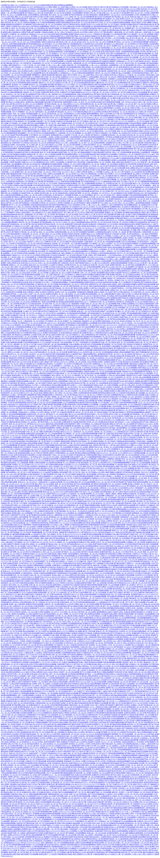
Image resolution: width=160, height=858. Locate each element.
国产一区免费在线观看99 (102, 160)
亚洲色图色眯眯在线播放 (125, 148)
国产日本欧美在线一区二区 (113, 451)
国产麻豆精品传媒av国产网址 (116, 30)
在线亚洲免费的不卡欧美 (112, 294)
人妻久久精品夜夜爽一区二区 (20, 220)
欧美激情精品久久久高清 (72, 113)
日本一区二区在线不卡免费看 (24, 435)
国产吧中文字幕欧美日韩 (49, 311)
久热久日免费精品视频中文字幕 (63, 119)
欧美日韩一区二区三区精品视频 (139, 115)
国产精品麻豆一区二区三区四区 (111, 344)
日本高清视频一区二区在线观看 (36, 137)
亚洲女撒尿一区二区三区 (64, 387)
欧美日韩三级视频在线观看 (13, 311)
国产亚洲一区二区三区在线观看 (55, 208)
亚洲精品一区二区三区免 (12, 236)
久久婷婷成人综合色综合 (90, 367)
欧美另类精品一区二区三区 (95, 420)
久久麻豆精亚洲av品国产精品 (114, 125)
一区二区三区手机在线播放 (71, 144)
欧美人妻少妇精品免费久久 (51, 73)
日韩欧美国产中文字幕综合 (21, 142)
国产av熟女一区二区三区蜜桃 (58, 15)
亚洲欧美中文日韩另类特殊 (127, 164)
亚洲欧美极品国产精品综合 (22, 385)
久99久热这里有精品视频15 (138, 88)
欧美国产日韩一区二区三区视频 (79, 416)
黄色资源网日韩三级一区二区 (90, 104)
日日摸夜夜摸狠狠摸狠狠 (26, 53)
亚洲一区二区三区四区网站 (125, 342)
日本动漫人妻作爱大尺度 (148, 51)
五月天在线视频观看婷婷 (93, 185)
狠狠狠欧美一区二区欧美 (83, 199)
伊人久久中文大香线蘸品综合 (35, 162)
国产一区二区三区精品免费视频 (45, 20)
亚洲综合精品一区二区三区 (110, 321)
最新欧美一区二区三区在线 (147, 269)
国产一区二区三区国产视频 (132, 53)
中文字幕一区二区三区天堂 (114, 9)
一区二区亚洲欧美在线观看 (45, 11)
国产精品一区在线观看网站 (45, 418)
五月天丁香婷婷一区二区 (143, 307)
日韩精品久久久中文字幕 (74, 237)
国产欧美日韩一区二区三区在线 (39, 47)
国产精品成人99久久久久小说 (79, 395)
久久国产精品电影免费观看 (139, 42)
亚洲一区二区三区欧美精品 (30, 300)
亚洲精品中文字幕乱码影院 (55, 373)
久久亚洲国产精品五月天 (138, 191)
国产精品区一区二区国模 (79, 447)
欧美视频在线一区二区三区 (133, 20)
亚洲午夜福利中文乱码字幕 (147, 144)
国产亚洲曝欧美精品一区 (132, 205)
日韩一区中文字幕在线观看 (63, 408)
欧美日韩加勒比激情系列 (108, 253)
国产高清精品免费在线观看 (65, 301)
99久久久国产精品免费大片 (38, 352)
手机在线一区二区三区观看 (40, 447)
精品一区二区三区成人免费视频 (77, 278)
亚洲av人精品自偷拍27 (23, 212)
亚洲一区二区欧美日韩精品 (99, 412)
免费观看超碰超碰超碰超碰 (149, 181)
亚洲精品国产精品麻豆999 (86, 49)
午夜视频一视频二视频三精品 (114, 162)
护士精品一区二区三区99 (37, 61)
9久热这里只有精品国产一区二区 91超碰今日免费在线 (25, 410)
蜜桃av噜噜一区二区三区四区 (143, 117)
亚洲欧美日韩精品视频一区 (58, 18)
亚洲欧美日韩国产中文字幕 (76, 185)
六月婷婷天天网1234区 (38, 334)
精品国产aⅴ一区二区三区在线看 (138, 121)
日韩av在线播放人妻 (75, 344)
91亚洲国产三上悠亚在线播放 (89, 77)
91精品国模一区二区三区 (60, 286)
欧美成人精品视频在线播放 (29, 391)
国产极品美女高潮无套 (16, 110)
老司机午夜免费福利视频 (88, 218)
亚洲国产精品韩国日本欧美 (33, 108)
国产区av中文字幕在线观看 (141, 270)
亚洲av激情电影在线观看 (14, 342)
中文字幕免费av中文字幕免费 (33, 181)
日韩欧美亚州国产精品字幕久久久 (60, 251)
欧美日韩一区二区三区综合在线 (101, 222)
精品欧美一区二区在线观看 (26, 121)
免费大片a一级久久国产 (90, 317)
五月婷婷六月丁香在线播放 (34, 416)
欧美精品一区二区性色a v (106, 280)
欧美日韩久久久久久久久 (115, 84)
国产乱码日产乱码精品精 (103, 16)
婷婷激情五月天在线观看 (108, 154)
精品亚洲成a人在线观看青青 (65, 20)
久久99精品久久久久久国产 (21, 226)
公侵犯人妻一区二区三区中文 (75, 212)
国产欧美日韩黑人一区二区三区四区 (96, 414)
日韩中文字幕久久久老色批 (130, 294)
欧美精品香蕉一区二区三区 (130, 55)
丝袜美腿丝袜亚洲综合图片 (100, 356)
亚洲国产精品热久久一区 (19, 175)
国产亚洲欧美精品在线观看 (31, 274)
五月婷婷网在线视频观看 (147, 243)
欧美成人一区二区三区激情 (116, 251)
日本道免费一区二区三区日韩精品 (139, 336)
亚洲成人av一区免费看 (95, 172)
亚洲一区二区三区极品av (81, 121)
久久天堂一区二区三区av (98, 156)
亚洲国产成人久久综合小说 (43, 119)
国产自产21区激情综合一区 (119, 88)
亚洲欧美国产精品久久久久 (124, 218)
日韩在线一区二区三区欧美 (60, 243)
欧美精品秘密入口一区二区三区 (111, 47)
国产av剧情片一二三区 (74, 385)
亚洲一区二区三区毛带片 (90, 269)
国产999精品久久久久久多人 (144, 424)
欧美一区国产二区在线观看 (55, 162)
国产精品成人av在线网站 (26, 383)
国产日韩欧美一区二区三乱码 (39, 371)
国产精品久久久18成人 (8, 160)
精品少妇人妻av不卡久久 (52, 367)
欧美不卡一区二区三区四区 (18, 100)
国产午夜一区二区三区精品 (110, 24)
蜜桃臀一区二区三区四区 (24, 259)
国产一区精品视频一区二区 (74, 142)
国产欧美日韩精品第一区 (77, 15)
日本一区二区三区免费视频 (55, 9)
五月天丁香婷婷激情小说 (114, 435)
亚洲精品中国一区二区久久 (28, 57)
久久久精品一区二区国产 (11, 210)
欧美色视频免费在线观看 (113, 371)
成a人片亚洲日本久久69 (121, 100)
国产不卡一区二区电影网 (89, 429)
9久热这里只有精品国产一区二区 (61, 255)
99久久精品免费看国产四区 (90, 327)
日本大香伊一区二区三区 (40, 96)
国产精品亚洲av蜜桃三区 (107, 424)
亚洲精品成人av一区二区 (124, 61)
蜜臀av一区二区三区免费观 (51, 40)
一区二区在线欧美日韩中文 (110, 175)
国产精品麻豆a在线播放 (18, 154)
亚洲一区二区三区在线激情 (47, 387)
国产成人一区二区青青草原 (22, 63)
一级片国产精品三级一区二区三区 (70, 443)
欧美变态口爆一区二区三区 (49, 193)
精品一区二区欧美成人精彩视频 (28, 206)
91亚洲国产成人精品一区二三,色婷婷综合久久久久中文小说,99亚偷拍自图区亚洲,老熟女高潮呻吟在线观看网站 (37, 5)
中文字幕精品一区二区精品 (18, 123)
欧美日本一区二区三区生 (109, 110)
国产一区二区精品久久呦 (103, 123)
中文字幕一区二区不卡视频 (36, 65)
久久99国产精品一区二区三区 (84, 377)
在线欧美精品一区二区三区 (66, 125)
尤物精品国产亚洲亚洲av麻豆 (92, 396)
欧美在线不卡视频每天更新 (80, 156)
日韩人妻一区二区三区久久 (28, 315)
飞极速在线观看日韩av (89, 354)
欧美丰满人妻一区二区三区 (13, 22)
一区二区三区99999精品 (97, 220)
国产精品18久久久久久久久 (36, 424)
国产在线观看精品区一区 (91, 158)
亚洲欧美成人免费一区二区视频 (102, 305)
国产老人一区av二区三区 (141, 26)
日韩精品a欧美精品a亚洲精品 (67, 183)
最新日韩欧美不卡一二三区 (112, 36)
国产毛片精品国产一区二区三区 (51, 230)
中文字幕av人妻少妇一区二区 (130, 181)
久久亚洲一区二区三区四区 (127, 170)
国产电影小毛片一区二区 (84, 437)
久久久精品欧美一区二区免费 (20, 325)
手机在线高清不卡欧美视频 (54, 269)
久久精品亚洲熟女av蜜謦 (90, 230)
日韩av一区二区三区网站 (68, 148)
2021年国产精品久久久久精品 (65, 86)
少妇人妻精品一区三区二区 (84, 146)
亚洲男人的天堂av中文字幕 (147, 131)
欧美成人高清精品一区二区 (129, 321)
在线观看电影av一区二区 (117, 65)
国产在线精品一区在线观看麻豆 (72, 13)
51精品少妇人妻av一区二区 (38, 141)
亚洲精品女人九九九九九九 (70, 77)
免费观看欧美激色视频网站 (142, 387)
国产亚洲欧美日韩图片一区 (149, 362)
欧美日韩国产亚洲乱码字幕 (68, 236)
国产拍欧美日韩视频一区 (54, 28)
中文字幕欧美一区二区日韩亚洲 (39, 135)
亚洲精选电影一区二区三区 (136, 199)
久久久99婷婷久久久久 (40, 156)
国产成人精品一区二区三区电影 (71, 170)
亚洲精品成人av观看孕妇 (106, 459)
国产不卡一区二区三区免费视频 (19, 205)
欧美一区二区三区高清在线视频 (146, 272)
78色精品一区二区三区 (85, 179)
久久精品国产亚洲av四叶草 (73, 61)
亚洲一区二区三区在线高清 (130, 455)
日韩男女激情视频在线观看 (145, 170)
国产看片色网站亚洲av (134, 232)
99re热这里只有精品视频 (135, 278)
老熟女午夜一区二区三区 (143, 342)
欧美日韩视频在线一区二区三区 (46, 78)
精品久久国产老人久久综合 (10, 203)
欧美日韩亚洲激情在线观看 (32, 290)
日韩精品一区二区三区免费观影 (78, 197)
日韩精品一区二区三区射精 (77, 362)
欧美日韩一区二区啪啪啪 (123, 28)
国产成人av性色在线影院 (12, 261)
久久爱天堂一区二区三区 (117, 92)
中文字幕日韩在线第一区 (124, 230)
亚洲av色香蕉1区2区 (14, 263)
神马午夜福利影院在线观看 (111, 102)
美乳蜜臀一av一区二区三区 (40, 36)
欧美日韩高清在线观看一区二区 (86, 177)
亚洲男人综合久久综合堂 (114, 340)
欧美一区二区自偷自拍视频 (115, 447)
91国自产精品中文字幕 (138, 22)
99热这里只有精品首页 (89, 224)
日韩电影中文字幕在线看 (101, 34)
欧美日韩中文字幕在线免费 (97, 71)
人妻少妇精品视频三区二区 (96, 313)
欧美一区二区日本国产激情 (16, 365)
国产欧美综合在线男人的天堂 (81, 305)
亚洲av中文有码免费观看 (78, 127)
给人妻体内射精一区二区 (141, 218)
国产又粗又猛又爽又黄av (108, 104)
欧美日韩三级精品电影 (81, 445)
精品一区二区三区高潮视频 (107, 303)
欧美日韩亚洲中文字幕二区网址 (82, 255)
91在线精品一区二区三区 (107, 249)
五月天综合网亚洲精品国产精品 (84, 82)
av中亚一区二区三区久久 (73, 429)
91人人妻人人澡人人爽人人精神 (83, 160)
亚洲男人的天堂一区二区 (128, 18)
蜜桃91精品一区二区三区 (52, 410)
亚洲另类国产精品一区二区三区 (22, 329)
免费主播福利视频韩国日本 (10, 459)
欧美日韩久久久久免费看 (112, 420)
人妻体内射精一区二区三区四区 (123, 32)
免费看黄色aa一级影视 (27, 20)
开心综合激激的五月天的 (119, 193)
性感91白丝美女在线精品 (69, 40)
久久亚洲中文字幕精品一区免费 (58, 265)
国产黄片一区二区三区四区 (117, 11)
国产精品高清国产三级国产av (84, 261)
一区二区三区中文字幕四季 (67, 311)
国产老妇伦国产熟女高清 (92, 309)
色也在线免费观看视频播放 (18, 414)
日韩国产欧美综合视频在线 (58, 69)
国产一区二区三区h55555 (93, 325)
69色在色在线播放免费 (19, 106)
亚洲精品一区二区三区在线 (91, 51)
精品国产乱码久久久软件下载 (132, 331)
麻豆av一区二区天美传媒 (141, 183)
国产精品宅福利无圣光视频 (19, 237)
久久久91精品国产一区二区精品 (108, 402)
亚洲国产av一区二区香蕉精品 (61, 259)
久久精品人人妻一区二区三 (112, 172)
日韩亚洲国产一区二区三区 (113, 201)
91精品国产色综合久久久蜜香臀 (125, 272)
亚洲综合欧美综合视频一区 (39, 251)
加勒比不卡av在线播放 (104, 236)
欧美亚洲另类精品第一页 (32, 230)
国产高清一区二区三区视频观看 (18, 373)
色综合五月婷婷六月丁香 (24, 160)
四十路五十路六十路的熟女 (136, 156)
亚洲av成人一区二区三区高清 (86, 311)
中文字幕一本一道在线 (118, 232)
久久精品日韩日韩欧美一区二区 (91, 144)
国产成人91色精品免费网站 (56, 325)
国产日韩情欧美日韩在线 (149, 282)
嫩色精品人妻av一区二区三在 (24, 166)
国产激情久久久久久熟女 (63, 340)
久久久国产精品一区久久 (103, 228)
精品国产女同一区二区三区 (145, 338)
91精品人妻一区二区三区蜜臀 (93, 237)
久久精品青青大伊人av (13, 86)
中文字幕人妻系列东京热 (134, 288)
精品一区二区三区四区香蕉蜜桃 (127, 131)
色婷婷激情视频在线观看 (60, 329)
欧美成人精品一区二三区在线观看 (23, 257)
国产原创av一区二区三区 (122, 42)
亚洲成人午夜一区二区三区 (124, 280)
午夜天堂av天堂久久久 (108, 187)
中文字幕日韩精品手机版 (98, 247)
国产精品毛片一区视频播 (99, 135)
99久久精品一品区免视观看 (22, 350)
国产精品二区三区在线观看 (51, 108)
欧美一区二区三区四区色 (86, 123)
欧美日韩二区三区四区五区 (32, 164)
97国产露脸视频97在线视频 (85, 57)
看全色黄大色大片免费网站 (74, 96)
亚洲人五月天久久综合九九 (139, 98)
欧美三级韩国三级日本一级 (57, 212)
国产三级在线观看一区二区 (81, 319)
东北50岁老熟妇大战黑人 (26, 71)
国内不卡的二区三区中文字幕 (21, 362)
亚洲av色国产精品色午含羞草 (110, 51)
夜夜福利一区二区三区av (22, 344)
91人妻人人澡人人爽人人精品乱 (56, 65)
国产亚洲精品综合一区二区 (16, 224)
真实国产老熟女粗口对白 (57, 338)
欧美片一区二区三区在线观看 (82, 387)
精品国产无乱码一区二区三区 (122, 26)
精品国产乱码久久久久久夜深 (90, 24)
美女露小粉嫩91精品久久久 (43, 305)
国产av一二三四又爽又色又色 (65, 177)
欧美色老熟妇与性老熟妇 (138, 261)
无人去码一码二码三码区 (86, 106)
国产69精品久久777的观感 (24, 288)
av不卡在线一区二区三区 (97, 166)
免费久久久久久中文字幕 (129, 210)
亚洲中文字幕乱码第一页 (46, 195)
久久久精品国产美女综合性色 (99, 427)
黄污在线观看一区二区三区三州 (139, 57)
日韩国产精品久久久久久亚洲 (103, 146)
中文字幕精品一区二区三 (96, 243)
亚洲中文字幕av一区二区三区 (139, 108)
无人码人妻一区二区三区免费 (47, 183)
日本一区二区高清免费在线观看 (70, 55)
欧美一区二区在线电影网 (100, 383)
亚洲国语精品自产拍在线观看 (32, 40)
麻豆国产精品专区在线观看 (88, 402)
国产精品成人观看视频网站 (40, 26)
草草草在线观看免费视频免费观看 (124, 334)
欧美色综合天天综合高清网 (59, 247)
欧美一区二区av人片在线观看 (12, 15)
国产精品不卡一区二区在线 (55, 414)
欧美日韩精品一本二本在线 (96, 226)
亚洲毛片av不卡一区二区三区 (28, 393)
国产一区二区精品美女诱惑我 (62, 412)
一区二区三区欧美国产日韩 (142, 323)
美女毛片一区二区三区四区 (76, 420)
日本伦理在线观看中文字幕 (130, 15)
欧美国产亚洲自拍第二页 (84, 290)
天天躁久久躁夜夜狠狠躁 (104, 108)
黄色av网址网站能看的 (96, 125)
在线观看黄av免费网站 (107, 300)
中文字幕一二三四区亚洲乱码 (41, 385)
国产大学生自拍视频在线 (90, 61)
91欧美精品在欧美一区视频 (97, 278)
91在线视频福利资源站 (82, 222)
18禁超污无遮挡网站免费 (66, 261)
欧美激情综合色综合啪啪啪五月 (132, 451)
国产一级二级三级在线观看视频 (110, 55)
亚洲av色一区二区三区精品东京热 (29, 377)
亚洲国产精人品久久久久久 (48, 323)
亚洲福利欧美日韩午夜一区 (15, 230)
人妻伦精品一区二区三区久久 (100, 193)
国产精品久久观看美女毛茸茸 (21, 197)
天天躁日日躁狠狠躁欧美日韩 (140, 214)
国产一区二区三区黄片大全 (71, 173)
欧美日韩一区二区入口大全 (114, 226)
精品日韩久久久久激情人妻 (137, 111)
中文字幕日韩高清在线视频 (121, 261)
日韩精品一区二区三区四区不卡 (11, 274)
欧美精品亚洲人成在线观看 (13, 199)
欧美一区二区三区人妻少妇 (43, 166)
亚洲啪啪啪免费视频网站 (74, 371)
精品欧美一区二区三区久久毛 (114, 20)
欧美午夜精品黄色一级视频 (94, 15)
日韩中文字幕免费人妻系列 (133, 426)
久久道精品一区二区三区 (121, 108)
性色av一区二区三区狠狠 (68, 437)
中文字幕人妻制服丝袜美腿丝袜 (124, 119)
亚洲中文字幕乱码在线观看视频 (34, 170)
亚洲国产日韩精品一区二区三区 (48, 443)
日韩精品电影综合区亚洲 (20, 282)
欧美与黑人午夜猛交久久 (118, 75)
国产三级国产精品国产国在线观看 (50, 404)
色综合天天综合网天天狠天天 (33, 173)
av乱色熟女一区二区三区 (124, 187)
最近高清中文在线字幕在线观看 (19, 406)
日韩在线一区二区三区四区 (79, 71)
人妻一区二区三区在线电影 (44, 239)
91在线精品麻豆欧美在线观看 (129, 158)
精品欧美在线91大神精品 (66, 193)
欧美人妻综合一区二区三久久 (61, 375)
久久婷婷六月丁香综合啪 (12, 298)
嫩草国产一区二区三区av (112, 15)
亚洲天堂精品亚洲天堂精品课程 (24, 455)
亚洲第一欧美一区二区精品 (16, 113)
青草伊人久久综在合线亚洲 (42, 329)
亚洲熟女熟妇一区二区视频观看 (55, 158)
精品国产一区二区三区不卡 (73, 216)
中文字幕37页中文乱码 (132, 379)
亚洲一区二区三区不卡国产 (85, 98)
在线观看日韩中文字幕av (148, 15)
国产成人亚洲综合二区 (45, 57)
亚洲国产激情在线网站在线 (64, 22)
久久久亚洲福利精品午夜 (122, 82)
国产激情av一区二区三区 (52, 201)
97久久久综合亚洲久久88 (150, 329)
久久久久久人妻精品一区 (82, 356)
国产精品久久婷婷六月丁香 (16, 429)
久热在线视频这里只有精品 (26, 11)
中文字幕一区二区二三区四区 (80, 135)
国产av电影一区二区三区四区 (50, 77)
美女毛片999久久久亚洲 (85, 46)
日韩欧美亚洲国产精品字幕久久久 (29, 245)
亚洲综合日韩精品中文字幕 (93, 36)
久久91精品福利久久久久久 (113, 257)
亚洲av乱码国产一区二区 (78, 457)
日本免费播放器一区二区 (49, 377)
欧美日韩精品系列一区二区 (121, 106)
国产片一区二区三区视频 (72, 307)
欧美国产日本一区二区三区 (83, 296)
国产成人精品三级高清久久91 (131, 47)
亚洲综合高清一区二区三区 (118, 90)
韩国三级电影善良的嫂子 (20, 18)
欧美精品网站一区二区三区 (32, 168)
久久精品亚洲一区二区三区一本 (57, 226)
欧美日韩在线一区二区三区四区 (48, 437)
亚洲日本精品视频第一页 (26, 247)
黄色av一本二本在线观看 (151, 201)
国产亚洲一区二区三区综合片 (110, 309)
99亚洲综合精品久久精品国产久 (127, 443)
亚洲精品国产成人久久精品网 (60, 135)
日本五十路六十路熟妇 (101, 75)
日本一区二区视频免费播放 (10, 20)
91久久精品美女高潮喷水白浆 (51, 253)
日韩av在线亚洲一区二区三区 (28, 459)
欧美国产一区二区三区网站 (90, 307)
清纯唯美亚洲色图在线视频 (28, 88)
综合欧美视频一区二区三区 (53, 13)
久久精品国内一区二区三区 (81, 375)
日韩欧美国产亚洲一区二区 (29, 55)
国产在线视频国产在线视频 (85, 232)
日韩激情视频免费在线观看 (130, 51)
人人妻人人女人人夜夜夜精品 (98, 65)
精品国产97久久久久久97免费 (134, 162)
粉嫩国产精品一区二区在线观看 (60, 447)
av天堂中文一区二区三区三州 (12, 228)
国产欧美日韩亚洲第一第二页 (40, 189)
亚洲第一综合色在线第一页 (19, 144)
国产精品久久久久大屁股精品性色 (145, 110)
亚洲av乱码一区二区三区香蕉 (148, 175)
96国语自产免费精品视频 (74, 208)
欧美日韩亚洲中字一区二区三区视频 (121, 383)
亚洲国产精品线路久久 (61, 210)
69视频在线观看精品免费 (119, 197)
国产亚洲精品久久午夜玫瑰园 (119, 7)
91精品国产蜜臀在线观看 (101, 290)
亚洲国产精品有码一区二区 (118, 199)
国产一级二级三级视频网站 (55, 59)
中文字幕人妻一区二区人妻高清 (65, 298)
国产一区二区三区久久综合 (120, 191)
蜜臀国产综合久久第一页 (97, 447)
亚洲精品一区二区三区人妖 (68, 245)
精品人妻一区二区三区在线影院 (51, 24)
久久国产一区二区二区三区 (36, 294)
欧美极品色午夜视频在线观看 (143, 383)
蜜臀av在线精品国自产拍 (47, 431)
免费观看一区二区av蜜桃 (83, 133)
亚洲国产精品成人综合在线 (93, 282)
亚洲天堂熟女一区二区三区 (73, 168)
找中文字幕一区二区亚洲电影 (35, 28)
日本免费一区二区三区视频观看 (31, 73)
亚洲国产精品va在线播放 (109, 170)
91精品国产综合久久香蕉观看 (14, 49)
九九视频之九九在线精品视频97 (144, 86)
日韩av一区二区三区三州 (60, 455)
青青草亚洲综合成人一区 (100, 199)
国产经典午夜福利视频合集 (58, 205)
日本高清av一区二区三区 (37, 354)
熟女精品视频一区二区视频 (80, 426)
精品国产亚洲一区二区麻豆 (97, 30)
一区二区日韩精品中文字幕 (133, 44)
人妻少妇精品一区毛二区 (38, 226)
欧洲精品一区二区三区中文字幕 (111, 80)
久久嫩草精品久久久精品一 (97, 251)
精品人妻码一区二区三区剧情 (85, 86)
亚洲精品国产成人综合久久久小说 (52, 168)
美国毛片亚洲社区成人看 (50, 42)
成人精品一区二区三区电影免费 (120, 127)
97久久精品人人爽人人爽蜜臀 (115, 259)
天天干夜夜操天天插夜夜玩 (107, 59)
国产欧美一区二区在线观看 (12, 437)
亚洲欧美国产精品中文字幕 (50, 92)
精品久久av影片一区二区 (106, 28)
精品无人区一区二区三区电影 (96, 329)
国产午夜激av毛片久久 (42, 127)
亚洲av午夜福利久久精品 (31, 292)
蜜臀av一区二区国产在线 (48, 125)
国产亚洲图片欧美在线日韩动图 (45, 435)
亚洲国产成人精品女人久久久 (23, 369)
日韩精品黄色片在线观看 (14, 292)
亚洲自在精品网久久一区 (61, 71)
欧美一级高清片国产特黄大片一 (99, 445)
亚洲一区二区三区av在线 (129, 189)
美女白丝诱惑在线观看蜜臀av (112, 237)
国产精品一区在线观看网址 (13, 164)
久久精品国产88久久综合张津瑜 (92, 44)
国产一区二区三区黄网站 (78, 331)
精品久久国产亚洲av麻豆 (79, 239)
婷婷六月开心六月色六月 (114, 331)
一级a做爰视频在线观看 (142, 203)
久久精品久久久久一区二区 (33, 400)
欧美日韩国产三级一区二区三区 (146, 245)
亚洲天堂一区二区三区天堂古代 (68, 218)
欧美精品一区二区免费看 (20, 84)
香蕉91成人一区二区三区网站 (38, 18)
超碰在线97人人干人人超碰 (64, 16)
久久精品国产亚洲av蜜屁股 (83, 270)
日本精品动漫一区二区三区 (94, 451)
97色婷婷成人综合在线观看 (85, 400)
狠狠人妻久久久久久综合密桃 (77, 69)
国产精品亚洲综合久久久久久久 (11, 367)
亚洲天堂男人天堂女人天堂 (147, 137)
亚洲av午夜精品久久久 (57, 309)
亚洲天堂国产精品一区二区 (75, 36)
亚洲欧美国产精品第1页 (104, 234)
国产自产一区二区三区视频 (123, 177)
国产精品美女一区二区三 (58, 197)
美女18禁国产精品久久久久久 (100, 88)
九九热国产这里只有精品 (143, 59)
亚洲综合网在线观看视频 (85, 73)
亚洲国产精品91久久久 (8, 288)
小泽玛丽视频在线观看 (151, 71)
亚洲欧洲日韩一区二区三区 (90, 164)
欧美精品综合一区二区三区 (26, 243)
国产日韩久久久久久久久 (119, 121)
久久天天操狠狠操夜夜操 (26, 98)
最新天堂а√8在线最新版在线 (72, 44)
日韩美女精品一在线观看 (29, 437)
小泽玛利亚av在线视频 (112, 137)
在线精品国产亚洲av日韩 (80, 340)
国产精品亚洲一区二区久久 (63, 111)
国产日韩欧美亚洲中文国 (134, 11)
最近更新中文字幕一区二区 (108, 443)
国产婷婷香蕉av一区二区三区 (139, 414)
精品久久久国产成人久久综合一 (59, 30)
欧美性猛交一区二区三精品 (53, 44)
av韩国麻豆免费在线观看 (95, 129)
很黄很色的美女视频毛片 (14, 24)
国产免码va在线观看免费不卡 (138, 265)
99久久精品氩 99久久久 (39, 212)
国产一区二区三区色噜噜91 (92, 175)
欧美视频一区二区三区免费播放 (82, 195)
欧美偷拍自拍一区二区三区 (16, 137)
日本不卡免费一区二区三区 (65, 270)
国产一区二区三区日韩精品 (143, 104)
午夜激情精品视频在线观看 (77, 257)
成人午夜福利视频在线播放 (43, 257)
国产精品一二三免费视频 (51, 400)
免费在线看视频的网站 (135, 78)
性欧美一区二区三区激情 (138, 106)
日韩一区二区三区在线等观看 (72, 230)
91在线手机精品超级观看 (136, 197)
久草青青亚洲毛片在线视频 (12, 152)
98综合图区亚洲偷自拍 (73, 338)
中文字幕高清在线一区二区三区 (69, 249)
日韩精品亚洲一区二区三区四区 (107, 224)
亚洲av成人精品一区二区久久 (139, 16)
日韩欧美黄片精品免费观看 (125, 77)
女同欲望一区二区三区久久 (48, 203)
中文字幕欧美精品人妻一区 (79, 220)
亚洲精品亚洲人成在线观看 (35, 433)
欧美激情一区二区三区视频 (36, 100)
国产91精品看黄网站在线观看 (44, 86)
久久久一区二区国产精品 (86, 75)
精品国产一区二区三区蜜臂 (123, 387)
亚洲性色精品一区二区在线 (71, 280)
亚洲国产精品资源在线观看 (146, 284)
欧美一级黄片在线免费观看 (46, 301)
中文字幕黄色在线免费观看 (96, 63)
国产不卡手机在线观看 (17, 433)
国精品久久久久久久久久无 (111, 457)
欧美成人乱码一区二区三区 (86, 42)
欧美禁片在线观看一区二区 (67, 203)
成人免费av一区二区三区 (29, 195)
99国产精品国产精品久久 (83, 263)
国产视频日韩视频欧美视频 (43, 395)
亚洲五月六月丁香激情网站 (70, 303)
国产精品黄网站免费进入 (70, 154)
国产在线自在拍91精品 (78, 38)
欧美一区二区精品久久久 (27, 139)
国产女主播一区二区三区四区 (129, 96)
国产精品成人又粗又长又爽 (43, 288)
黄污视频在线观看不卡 (85, 152)
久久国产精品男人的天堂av (142, 61)
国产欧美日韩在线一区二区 (54, 104)
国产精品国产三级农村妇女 (26, 445)
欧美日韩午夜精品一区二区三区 (17, 346)
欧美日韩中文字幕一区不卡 (51, 117)
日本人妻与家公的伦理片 (14, 104)
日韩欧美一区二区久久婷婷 (72, 164)
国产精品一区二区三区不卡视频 (89, 110)
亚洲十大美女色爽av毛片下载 (109, 113)
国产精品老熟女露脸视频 (26, 395)
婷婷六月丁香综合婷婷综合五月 (120, 270)
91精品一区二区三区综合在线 (20, 272)
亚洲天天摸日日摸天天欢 (74, 158)
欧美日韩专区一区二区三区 (77, 379)
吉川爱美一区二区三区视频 (78, 7)
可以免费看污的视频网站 (47, 177)
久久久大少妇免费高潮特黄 (123, 173)
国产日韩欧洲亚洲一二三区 (103, 255)
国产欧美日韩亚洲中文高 (55, 307)
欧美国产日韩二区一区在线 (92, 13)
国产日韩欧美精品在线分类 (145, 24)
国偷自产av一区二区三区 (47, 82)
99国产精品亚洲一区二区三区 (89, 141)
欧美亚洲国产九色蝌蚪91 (9, 457)
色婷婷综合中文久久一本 (20, 61)
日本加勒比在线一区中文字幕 (82, 364)
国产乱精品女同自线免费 (64, 115)
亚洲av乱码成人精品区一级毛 (111, 284)
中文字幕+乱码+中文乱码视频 (18, 141)
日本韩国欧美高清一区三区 (52, 110)
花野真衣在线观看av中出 (31, 22)
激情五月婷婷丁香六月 (33, 80)
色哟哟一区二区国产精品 (60, 7)
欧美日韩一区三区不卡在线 (100, 265)
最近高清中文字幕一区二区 (88, 422)
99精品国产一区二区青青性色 (38, 346)
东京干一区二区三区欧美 (124, 354)
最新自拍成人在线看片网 (18, 269)
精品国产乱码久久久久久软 (77, 329)
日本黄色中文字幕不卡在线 (91, 170)
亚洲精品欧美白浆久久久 (17, 158)
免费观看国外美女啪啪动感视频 (51, 164)
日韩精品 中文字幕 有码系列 (47, 315)
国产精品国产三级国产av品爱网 (122, 315)
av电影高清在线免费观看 (12, 195)
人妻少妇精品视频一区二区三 (69, 342)
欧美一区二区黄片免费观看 (109, 385)
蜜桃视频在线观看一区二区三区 (28, 148)
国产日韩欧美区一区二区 (104, 334)
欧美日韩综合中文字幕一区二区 (81, 383)
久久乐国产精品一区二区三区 (140, 292)
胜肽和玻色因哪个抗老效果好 (32, 228)
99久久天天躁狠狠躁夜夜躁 (67, 94)
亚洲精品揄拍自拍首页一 (138, 228)
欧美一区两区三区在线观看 (52, 173)
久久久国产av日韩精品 (10, 377)
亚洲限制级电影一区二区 (86, 40)
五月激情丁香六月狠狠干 (106, 173)
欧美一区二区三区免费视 (119, 336)
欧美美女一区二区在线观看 (38, 84)
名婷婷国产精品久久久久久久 (145, 334)
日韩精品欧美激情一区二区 (95, 162)
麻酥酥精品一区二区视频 (52, 106)
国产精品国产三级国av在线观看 (86, 203)
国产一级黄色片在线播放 (120, 195)
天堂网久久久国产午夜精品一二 (13, 67)
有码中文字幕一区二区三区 (148, 391)
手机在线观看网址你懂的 (129, 269)
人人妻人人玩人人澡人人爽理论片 (97, 205)
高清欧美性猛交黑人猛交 (145, 164)
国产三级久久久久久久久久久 (59, 127)
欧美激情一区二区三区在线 (10, 57)
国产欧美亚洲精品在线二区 (35, 44)
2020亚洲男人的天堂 (82, 125)
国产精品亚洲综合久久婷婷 (23, 156)
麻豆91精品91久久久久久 (82, 11)
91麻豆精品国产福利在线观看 (147, 216)
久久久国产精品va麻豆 (58, 63)
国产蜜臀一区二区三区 (82, 193)
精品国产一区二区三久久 (108, 327)
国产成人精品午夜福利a (53, 334)
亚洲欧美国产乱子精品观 (70, 422)
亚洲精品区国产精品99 (147, 80)
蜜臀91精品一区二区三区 (136, 296)
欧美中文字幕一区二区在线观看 (135, 63)
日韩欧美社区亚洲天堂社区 (138, 298)
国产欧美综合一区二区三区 (87, 100)
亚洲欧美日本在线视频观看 (140, 369)
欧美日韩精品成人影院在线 (70, 332)
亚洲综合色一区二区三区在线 (83, 431)
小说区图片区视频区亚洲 (127, 24)
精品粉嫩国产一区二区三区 (26, 133)
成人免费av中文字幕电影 (141, 173)
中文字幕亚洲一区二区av (142, 267)
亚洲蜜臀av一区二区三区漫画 (12, 253)
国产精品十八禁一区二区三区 (80, 88)
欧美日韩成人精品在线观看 (28, 443)
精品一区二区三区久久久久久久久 (19, 36)
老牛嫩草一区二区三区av (123, 311)
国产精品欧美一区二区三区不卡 (105, 148)
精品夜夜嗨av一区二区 (60, 257)
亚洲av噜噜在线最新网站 (79, 251)
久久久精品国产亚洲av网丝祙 (125, 393)
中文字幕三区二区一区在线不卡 (103, 387)
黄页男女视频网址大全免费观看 (86, 323)
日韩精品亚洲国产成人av (57, 36)
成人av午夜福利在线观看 (21, 150)
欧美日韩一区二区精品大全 (39, 129)
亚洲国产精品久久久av (88, 234)
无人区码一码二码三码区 (17, 28)
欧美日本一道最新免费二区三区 (76, 63)
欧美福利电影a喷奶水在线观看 (28, 82)
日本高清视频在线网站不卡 (50, 290)
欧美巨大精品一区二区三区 (42, 172)
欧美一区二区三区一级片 (52, 123)
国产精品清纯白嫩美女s (32, 125)
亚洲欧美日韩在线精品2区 (70, 110)
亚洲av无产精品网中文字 (119, 139)
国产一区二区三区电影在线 (42, 381)
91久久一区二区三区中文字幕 (147, 402)
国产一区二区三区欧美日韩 (141, 28)
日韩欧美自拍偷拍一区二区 (110, 96)
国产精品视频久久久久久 (52, 181)
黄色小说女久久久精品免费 (72, 80)
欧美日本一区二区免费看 (57, 96)
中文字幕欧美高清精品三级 (82, 111)
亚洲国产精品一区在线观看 (146, 449)
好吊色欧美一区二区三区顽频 (146, 410)
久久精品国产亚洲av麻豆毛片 (35, 278)
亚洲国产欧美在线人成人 (136, 193)
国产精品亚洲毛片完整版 (150, 276)
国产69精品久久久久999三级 (34, 13)
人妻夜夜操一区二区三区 (66, 133)
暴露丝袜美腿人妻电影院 (69, 441)
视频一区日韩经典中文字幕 (44, 210)
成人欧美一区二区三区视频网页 (33, 104)
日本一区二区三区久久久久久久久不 (13, 278)
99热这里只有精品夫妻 (116, 356)
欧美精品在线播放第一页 (18, 276)
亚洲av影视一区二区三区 (18, 216)
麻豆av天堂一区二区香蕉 (26, 305)
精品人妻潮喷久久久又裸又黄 (71, 253)
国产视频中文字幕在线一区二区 (22, 232)
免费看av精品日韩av (81, 20)
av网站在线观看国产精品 (127, 352)
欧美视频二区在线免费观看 (30, 261)
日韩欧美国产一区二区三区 (93, 241)
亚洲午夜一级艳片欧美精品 (58, 150)
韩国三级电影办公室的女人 (65, 435)
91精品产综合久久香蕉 (91, 150)
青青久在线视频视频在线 (149, 379)
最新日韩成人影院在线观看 (95, 212)
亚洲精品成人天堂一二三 (62, 239)
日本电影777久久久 (72, 141)
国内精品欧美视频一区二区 (26, 453)
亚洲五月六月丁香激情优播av (121, 400)
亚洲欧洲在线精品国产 (56, 51)
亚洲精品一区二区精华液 (136, 290)
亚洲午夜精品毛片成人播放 (127, 67)
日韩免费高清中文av (64, 78)
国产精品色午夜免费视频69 (132, 208)
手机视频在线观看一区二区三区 (36, 113)
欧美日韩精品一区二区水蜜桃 (87, 441)
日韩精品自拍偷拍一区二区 (50, 32)
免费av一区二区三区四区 (47, 214)
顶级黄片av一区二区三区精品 (18, 265)
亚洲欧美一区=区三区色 (99, 11)
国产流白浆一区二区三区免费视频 (139, 185)
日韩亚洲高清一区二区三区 (111, 144)
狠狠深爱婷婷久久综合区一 (133, 69)
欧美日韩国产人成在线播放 (111, 346)
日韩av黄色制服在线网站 (11, 418)
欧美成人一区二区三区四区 (36, 276)
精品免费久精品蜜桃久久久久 (57, 84)
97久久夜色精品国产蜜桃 (118, 34)
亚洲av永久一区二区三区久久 (111, 13)
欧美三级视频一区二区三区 (55, 100)
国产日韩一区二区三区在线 (16, 80)
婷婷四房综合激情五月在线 (74, 346)
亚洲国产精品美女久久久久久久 (74, 9)
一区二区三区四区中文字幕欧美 (97, 379)
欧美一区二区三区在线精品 (30, 222)
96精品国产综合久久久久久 (50, 236)
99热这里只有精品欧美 (43, 243)
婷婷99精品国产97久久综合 (41, 309)
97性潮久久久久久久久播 (136, 263)
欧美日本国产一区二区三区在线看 (26, 336)
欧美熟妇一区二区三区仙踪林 (14, 280)
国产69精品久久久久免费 (54, 144)
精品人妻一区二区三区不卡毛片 (100, 121)
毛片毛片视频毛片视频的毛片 (140, 82)
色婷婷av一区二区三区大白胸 (64, 336)
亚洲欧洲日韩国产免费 (101, 274)
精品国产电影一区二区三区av (67, 152)
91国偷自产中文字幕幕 (67, 92)
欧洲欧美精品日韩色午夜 (101, 350)
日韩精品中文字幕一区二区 (98, 301)
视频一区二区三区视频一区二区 (70, 410)
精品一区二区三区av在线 (75, 47)
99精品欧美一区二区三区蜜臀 (137, 139)
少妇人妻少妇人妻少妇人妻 (134, 38)
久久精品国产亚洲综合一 (117, 288)
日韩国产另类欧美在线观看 (143, 300)
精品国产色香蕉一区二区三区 (140, 236)
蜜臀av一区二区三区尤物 (150, 125)
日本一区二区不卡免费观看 (104, 42)
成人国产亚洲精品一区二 (38, 325)
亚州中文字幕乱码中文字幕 (139, 431)
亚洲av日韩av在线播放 (27, 210)
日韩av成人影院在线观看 (117, 375)
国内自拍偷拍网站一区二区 (94, 294)
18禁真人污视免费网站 (39, 307)
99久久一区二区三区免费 (19, 187)
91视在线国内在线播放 (129, 284)
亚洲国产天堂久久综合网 (96, 189)
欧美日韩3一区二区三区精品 (54, 187)
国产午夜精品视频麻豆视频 (12, 46)
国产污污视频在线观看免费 (13, 92)
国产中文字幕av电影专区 (122, 292)
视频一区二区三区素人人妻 (90, 55)
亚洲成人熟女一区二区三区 (85, 148)
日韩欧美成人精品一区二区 (136, 90)
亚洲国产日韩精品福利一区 (105, 245)
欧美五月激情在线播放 (96, 20)
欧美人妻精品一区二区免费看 (74, 439)
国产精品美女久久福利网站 (21, 334)
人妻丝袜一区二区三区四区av (103, 431)
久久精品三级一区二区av (37, 144)
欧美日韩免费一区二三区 (9, 127)
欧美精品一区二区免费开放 (105, 183)
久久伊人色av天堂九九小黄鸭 (33, 280)
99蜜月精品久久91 (56, 327)
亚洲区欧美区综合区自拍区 (139, 348)
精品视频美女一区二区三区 (90, 338)
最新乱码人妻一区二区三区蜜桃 (48, 284)
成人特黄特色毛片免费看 (61, 88)
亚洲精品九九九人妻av (132, 259)
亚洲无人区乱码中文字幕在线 (10, 177)
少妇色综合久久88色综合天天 (127, 325)
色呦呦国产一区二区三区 (26, 111)
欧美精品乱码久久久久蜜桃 (43, 7)
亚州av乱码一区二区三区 (38, 142)
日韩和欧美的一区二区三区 (10, 364)
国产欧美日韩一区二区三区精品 (122, 418)
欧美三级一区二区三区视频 (146, 429)
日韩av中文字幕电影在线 (88, 173)
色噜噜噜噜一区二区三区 (107, 230)
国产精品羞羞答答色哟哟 (46, 38)
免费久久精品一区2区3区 (23, 420)
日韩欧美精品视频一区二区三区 (65, 232)
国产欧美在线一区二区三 (25, 7)
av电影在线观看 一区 (85, 315)
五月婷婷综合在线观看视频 (36, 9)
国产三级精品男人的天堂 (120, 57)
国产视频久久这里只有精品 (141, 49)
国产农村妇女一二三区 (122, 422)
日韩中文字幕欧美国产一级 (10, 38)
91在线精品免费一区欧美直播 (49, 148)
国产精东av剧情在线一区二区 (142, 177)
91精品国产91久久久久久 (80, 206)
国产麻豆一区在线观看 (28, 298)
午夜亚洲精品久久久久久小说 (61, 319)
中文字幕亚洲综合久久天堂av (61, 398)
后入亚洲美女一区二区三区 (104, 358)
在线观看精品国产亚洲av (9, 71)
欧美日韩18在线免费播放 (96, 259)
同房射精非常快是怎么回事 (104, 332)
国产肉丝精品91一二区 (76, 210)
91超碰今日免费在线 (72, 272)
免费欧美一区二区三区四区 (106, 365)
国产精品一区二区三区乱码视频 (143, 305)
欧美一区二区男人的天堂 (131, 80)
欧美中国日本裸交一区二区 (30, 348)
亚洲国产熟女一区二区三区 (23, 172)
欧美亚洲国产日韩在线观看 (12, 427)
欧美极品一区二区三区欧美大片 (67, 315)
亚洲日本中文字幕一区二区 (100, 22)
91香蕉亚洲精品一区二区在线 (85, 358)
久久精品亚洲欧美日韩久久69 (14, 332)
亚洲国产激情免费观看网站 (90, 113)
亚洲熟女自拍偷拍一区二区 (137, 274)
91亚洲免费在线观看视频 (46, 427)
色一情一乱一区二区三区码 (147, 321)
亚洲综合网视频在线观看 (120, 123)
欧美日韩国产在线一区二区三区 (55, 278)
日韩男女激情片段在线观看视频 (20, 96)
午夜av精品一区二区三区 (137, 7)
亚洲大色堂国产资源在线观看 (80, 26)
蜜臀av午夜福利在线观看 (57, 129)
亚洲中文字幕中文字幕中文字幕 (98, 7)
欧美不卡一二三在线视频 (9, 249)
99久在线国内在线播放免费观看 (119, 22)
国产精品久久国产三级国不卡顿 (42, 362)
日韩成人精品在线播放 (103, 49)
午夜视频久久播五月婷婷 (29, 427)
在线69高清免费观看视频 (94, 18)
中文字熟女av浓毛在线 (137, 100)
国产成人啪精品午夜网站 (46, 408)
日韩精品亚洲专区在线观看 (147, 420)
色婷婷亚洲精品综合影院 (127, 224)
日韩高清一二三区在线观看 (124, 300)
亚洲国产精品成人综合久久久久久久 (81, 34)
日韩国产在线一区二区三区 (89, 303)
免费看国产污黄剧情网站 (11, 55)
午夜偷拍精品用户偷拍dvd (90, 385)
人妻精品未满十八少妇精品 (26, 412)
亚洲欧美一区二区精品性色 (19, 34)
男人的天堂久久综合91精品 (144, 77)
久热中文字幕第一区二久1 (103, 57)
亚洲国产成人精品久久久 (35, 106)
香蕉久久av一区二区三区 (134, 251)
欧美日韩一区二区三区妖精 (125, 141)
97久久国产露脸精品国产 (145, 317)
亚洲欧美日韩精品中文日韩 (30, 340)
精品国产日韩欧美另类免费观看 (81, 418)
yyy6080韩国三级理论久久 (107, 404)
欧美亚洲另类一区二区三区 (63, 160)
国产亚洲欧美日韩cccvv (87, 332)
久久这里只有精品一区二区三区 (146, 119)
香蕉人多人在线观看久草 (12, 193)
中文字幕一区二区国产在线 (142, 433)
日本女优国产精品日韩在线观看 (57, 34)
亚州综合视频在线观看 (59, 385)
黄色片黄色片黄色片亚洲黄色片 (32, 367)
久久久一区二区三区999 (24, 286)
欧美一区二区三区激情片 (115, 416)
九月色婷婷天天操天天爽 (150, 69)
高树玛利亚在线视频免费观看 (70, 181)
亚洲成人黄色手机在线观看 (118, 296)
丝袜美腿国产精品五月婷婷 (105, 272)
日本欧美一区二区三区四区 (136, 75)
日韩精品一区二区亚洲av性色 (121, 133)
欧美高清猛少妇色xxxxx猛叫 (64, 445)
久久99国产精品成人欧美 (144, 249)
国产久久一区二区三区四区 (102, 195)
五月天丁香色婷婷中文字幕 (76, 205)
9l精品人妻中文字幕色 (69, 75)
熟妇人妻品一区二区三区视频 (31, 46)
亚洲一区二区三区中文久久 (91, 300)
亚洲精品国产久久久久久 (61, 331)
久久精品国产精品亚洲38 (89, 28)
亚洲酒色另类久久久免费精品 (31, 77)
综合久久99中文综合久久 (86, 117)
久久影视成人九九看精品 (105, 177)
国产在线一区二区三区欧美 (25, 191)
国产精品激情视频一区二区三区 (50, 222)
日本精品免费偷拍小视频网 (138, 123)
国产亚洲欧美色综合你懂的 (73, 269)
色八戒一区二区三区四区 (101, 270)
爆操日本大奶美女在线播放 (74, 241)
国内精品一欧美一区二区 (26, 426)
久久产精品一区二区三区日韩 (10, 73)
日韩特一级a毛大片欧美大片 (19, 371)
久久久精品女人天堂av (119, 40)
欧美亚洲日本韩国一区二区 (39, 51)
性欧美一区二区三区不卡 (81, 115)
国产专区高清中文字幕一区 (65, 199)
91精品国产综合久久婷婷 (133, 375)
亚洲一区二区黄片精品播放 (49, 152)
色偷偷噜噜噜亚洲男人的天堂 (132, 340)
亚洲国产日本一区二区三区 (121, 46)
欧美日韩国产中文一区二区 (26, 239)
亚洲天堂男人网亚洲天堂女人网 (90, 284)
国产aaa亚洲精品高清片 (36, 237)
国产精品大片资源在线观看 (92, 208)
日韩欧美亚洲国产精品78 (94, 455)
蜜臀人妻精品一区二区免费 (91, 67)
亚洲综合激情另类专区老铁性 (103, 348)
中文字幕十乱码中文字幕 (57, 267)
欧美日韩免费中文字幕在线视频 (121, 49)
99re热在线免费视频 (70, 100)
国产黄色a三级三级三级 (102, 94)
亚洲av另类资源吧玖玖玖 (85, 94)
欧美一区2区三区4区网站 (92, 96)
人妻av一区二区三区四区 (88, 272)
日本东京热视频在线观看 (54, 402)
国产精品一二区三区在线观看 (115, 38)
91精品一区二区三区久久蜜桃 (67, 393)
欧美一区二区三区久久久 (86, 228)
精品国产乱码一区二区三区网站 (24, 90)
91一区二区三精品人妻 (72, 373)
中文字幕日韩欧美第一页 (79, 259)
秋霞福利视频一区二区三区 (143, 255)
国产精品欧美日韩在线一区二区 (43, 160)
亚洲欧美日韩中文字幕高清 (22, 447)
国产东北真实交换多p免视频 (42, 286)
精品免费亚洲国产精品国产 (147, 443)
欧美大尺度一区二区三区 (108, 77)
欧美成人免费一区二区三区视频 (71, 201)
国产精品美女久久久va (45, 88)
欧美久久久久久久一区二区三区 (107, 453)
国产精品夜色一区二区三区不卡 (16, 208)
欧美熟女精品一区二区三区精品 (122, 255)
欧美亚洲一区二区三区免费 (121, 228)
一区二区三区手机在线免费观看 (20, 75)
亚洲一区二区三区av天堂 (16, 117)
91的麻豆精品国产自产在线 (140, 422)
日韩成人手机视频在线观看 (12, 131)
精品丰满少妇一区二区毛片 (49, 300)
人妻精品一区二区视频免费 (88, 459)
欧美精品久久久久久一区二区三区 (60, 156)
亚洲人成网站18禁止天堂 (134, 168)
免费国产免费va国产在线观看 (31, 32)
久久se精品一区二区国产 (143, 141)
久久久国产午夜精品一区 (104, 100)
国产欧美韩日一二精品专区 (148, 241)
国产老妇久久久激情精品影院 (53, 216)
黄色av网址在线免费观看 (113, 189)
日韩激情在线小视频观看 (85, 292)
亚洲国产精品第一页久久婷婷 (64, 139)
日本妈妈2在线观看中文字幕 (30, 218)
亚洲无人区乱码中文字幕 (12, 300)
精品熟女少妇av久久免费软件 (77, 189)
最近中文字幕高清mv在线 (61, 383)
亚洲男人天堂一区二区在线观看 (65, 292)
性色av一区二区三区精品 (124, 323)
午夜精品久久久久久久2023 (37, 34)
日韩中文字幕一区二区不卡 (102, 46)
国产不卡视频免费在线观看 (35, 158)
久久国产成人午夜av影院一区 (98, 288)
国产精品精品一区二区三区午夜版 (64, 57)
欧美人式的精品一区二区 (43, 53)
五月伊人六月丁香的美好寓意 (103, 32)
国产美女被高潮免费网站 (18, 402)
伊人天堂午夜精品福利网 (11, 234)
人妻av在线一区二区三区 (36, 187)
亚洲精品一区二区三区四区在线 (66, 179)
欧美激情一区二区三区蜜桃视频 (147, 18)
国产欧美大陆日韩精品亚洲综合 (26, 408)
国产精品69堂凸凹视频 (151, 451)
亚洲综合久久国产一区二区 (21, 51)
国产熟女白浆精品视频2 (118, 319)
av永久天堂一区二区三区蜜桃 (114, 276)
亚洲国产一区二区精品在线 (98, 78)
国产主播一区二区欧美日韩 (40, 451)
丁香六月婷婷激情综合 (116, 205)
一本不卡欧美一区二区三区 (21, 69)
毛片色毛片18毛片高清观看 (13, 40)
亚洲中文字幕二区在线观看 (148, 55)
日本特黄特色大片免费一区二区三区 (36, 67)
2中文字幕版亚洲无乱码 (8, 7)
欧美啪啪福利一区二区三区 (101, 336)
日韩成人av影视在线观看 (103, 261)
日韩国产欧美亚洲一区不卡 (35, 365)
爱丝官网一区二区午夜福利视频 (77, 65)
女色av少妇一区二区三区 (107, 141)
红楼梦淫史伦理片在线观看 (135, 395)
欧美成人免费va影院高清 (97, 340)
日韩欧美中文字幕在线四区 (129, 175)
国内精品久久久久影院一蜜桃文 (148, 365)
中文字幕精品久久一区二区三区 (48, 249)
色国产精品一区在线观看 (131, 435)
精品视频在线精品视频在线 (132, 212)
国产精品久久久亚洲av (142, 396)
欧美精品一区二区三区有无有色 (66, 350)
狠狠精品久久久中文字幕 (101, 179)
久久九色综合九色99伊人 (80, 78)
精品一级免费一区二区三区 (15, 201)
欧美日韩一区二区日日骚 (149, 9)
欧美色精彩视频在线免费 (20, 59)
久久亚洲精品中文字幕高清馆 (130, 282)
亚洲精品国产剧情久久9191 (71, 28)
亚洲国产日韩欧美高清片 (100, 90)
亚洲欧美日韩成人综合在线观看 (136, 92)
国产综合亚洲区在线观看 (133, 125)
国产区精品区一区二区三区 (115, 63)
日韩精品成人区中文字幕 (58, 47)
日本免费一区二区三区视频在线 (52, 80)
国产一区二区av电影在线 (37, 373)
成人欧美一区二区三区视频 (98, 206)
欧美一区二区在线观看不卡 (42, 319)
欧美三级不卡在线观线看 (114, 53)
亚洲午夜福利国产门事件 (72, 424)
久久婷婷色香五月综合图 (43, 90)
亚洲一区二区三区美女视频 (123, 183)
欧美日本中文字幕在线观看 (92, 344)
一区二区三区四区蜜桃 (45, 146)
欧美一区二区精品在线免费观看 (48, 55)
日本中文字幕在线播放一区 (130, 241)
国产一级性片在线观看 (134, 30)
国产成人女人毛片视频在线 (147, 210)
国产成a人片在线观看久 (123, 73)
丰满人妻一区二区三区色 (100, 92)
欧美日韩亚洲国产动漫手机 (102, 152)
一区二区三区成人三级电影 (59, 406)
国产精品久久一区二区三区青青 (143, 354)
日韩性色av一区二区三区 (14, 94)
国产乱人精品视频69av (58, 313)
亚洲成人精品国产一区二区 (149, 158)
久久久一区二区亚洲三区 (9, 243)
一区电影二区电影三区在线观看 (58, 137)
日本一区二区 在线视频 (126, 267)
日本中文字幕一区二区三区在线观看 (56, 416)
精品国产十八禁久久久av (35, 241)
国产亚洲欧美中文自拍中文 (51, 46)
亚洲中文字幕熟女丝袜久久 (133, 84)
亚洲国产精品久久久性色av (57, 141)
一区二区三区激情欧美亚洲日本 (16, 303)
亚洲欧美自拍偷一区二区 (69, 123)
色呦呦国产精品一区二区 (28, 418)
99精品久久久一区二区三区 (21, 255)
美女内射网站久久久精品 (149, 286)
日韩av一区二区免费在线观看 (121, 152)
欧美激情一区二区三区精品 (107, 441)
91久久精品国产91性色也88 (50, 342)
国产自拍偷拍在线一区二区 (143, 360)
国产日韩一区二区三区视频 (125, 424)
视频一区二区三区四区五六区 (46, 179)
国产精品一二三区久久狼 (18, 294)
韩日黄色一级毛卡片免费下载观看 (20, 30)
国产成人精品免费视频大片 (133, 398)
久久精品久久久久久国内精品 (55, 317)
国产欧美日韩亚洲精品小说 (142, 327)
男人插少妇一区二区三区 (81, 412)
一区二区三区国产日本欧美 (44, 383)
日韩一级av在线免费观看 (36, 360)
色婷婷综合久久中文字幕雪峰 (27, 115)
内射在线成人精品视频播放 (62, 166)
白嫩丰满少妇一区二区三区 (104, 82)
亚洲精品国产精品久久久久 (56, 142)
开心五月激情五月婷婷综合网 (101, 111)
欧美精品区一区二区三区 (119, 111)
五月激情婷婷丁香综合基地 (32, 24)
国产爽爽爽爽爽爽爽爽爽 (63, 38)
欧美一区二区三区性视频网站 (56, 276)
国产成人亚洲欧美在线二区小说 (112, 208)
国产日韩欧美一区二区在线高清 (131, 172)
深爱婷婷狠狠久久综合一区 (71, 102)
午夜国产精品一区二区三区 (128, 317)
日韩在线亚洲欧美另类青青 (49, 245)
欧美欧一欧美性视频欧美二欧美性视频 (35, 15)
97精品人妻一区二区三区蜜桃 (78, 381)
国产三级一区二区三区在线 (143, 148)
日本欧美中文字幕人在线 (32, 49)
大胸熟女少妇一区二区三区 (119, 290)
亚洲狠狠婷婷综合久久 (134, 329)
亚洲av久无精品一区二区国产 (132, 237)
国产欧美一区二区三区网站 (19, 47)
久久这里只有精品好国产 (43, 455)
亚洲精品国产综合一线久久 (91, 187)
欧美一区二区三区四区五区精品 (91, 102)
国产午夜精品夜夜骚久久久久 (90, 181)
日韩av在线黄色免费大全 (135, 71)
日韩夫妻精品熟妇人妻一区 (34, 441)
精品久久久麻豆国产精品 (73, 354)
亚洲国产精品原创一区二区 (118, 265)
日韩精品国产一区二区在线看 (44, 111)
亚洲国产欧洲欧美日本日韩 (46, 298)
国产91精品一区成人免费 (134, 319)
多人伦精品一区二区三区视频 (77, 84)
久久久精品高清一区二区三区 (64, 11)
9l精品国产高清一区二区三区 (116, 71)
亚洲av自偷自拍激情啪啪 (73, 59)
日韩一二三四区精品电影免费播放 (57, 282)
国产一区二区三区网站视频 (134, 166)
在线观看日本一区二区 (44, 296)
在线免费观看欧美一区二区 (73, 51)
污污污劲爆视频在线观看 (69, 106)
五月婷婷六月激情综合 (47, 292)
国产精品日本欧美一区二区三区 (53, 224)
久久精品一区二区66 (28, 86)
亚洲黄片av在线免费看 (118, 160)
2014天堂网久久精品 (86, 32)
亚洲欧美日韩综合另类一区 (46, 115)
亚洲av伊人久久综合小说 (110, 267)
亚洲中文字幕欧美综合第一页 (133, 206)
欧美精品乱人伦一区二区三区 (113, 69)
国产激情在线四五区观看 (33, 117)
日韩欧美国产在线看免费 (57, 67)
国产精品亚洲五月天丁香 (69, 117)
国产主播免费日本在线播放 (99, 115)
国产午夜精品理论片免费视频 (115, 166)
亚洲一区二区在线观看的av (39, 220)
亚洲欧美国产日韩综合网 (126, 110)
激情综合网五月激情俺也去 (12, 32)
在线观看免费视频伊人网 (12, 222)
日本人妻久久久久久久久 (95, 257)
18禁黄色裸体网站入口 (46, 340)
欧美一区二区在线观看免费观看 (122, 86)
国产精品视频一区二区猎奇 (133, 226)
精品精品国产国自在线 (54, 75)
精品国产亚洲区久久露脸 (112, 391)
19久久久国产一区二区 (14, 42)
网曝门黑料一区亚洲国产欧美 (142, 230)
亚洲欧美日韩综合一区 (8, 239)
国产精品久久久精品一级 (51, 228)
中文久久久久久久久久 (109, 325)
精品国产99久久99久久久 (125, 327)
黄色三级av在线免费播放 (147, 257)
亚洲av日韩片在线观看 (144, 67)
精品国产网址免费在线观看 (19, 135)
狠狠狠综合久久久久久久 (83, 92)
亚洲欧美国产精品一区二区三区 (75, 129)
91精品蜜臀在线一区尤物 (31, 199)
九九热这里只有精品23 (58, 185)
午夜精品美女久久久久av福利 (109, 158)
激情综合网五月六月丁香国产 (28, 404)
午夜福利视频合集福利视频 (25, 119)
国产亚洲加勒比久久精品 (12, 77)
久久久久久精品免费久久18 (39, 69)
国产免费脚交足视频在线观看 (125, 249)
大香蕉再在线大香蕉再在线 (15, 181)
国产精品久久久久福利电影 (105, 119)
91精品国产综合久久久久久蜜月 (144, 154)
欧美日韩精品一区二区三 (9, 11)
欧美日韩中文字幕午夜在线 (87, 236)
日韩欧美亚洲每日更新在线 (22, 307)
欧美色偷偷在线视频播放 (96, 137)
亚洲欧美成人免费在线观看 (35, 102)
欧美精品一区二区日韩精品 (33, 110)
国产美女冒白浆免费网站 (36, 175)
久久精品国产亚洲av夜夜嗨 (137, 350)
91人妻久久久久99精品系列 (101, 263)
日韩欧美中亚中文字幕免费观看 (110, 150)
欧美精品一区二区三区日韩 (76, 451)
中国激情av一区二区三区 (125, 104)
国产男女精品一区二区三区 (120, 16)
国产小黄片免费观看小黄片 (96, 38)
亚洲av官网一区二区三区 (53, 303)
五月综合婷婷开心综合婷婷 (112, 455)
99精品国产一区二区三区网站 (26, 179)
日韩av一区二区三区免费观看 (127, 367)
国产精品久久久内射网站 (52, 441)
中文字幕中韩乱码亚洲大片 (117, 412)
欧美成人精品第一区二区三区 (117, 156)
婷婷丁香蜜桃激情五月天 (144, 352)
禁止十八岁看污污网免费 (79, 172)
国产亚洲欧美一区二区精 (111, 18)
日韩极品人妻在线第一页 (63, 206)
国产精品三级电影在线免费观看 (85, 453)
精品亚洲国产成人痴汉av (103, 40)
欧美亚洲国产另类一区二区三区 (132, 13)
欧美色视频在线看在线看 (17, 44)
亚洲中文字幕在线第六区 (77, 455)
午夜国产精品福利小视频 (17, 162)
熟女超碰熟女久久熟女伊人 (131, 247)
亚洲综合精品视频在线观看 (28, 38)
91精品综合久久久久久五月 (29, 177)
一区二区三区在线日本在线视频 (142, 146)
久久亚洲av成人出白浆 (70, 49)
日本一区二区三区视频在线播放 (109, 269)
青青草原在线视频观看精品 (136, 412)
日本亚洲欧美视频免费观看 (116, 286)
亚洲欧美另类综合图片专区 (68, 228)
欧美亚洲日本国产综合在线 (129, 137)
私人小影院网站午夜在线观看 (48, 459)
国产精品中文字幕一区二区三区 (62, 90)
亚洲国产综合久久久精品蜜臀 (143, 373)
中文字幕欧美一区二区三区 (53, 321)
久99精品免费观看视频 (47, 22)
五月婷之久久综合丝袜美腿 (140, 133)
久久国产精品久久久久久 (101, 437)
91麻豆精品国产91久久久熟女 (132, 201)
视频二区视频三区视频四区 (126, 303)
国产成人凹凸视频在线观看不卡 (46, 133)
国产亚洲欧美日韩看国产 (107, 61)
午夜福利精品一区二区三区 (41, 63)
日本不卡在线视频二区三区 (126, 59)
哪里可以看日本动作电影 (90, 59)
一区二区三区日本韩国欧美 (45, 139)
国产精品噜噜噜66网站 (73, 67)
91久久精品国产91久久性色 (97, 381)
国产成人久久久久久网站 (132, 9)
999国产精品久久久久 (144, 367)
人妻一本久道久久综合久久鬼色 (131, 102)
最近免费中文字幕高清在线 (53, 102)
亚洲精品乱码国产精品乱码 (119, 298)
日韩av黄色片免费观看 (63, 426)
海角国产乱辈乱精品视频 (112, 216)
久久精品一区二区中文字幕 (32, 311)
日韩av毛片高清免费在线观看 (119, 364)
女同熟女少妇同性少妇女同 (147, 325)
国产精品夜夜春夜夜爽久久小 (91, 80)
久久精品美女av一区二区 (125, 154)
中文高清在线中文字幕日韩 (39, 150)
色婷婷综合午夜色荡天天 (116, 301)
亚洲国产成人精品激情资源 (138, 222)
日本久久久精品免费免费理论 (76, 276)
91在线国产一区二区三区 (113, 243)
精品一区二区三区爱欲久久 (90, 253)
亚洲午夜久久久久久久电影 (130, 391)
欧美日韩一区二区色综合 (120, 222)
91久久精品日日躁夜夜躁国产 (145, 303)
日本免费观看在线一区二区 (102, 139)
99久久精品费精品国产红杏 (128, 113)
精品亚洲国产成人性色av (134, 65)
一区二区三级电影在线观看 (93, 210)
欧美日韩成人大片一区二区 (130, 150)
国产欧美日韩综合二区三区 (148, 96)
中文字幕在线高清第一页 (36, 303)
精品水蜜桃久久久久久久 (71, 104)
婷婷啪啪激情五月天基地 (59, 189)
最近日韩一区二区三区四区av (116, 329)
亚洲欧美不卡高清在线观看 (21, 398)
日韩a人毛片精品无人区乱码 (69, 32)
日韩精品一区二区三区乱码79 (10, 218)
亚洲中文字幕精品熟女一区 (92, 346)
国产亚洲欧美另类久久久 (122, 348)
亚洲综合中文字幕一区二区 (64, 82)
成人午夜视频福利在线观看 (111, 241)
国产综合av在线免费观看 (36, 123)
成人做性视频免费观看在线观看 (101, 26)
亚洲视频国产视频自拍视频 (16, 396)
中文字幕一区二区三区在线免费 (132, 142)
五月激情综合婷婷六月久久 (143, 280)
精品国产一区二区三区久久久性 (55, 175)
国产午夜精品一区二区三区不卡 (55, 237)
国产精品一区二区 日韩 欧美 (96, 53)
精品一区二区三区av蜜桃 (103, 106)
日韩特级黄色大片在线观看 (89, 342)
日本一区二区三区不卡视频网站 (51, 49)
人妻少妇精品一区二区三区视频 (74, 294)
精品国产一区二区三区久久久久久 (98, 127)
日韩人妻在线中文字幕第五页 (132, 344)
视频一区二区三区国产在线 (23, 16)
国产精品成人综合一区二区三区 (16, 9)
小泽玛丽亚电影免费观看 (40, 30)
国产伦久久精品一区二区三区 (107, 203)
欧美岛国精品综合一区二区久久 (69, 284)
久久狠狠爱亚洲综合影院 (102, 232)
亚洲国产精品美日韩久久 (143, 224)
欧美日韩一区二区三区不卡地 (97, 239)
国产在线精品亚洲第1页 (67, 290)
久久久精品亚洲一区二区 (116, 398)
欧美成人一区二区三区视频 (107, 131)
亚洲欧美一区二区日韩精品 (109, 164)
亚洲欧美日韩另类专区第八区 (21, 338)
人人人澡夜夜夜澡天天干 (15, 108)
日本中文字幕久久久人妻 (87, 214)
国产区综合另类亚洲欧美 (60, 389)
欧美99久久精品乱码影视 (43, 98)
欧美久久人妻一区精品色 (68, 46)
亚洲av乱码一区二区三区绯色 (38, 265)
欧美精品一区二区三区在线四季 (84, 119)
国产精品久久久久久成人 (95, 391)
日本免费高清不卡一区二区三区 (28, 323)
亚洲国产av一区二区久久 (60, 53)
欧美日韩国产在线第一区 (129, 216)
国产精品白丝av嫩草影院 (17, 416)
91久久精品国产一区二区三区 (136, 34)
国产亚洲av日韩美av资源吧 (79, 288)
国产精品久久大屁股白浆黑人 (137, 40)
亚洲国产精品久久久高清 (59, 191)
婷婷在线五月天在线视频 (131, 362)
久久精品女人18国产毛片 (37, 317)
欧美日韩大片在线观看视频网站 (139, 94)
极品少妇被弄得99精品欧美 (98, 286)
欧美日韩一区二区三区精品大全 (80, 265)
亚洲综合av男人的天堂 (133, 286)
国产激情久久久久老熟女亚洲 (113, 44)
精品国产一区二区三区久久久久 (63, 146)
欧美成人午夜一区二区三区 (67, 42)
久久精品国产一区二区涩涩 (62, 364)
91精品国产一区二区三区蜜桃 (45, 121)
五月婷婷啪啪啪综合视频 (110, 352)
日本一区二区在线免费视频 (32, 42)
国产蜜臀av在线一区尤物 (75, 150)
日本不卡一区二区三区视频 (89, 131)
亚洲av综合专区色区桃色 (15, 125)
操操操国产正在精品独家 (149, 247)
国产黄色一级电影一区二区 (13, 321)
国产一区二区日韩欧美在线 (73, 187)
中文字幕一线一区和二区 (46, 336)
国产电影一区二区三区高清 (49, 218)
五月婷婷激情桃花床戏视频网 (76, 313)
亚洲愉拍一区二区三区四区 (79, 30)
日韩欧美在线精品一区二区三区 (93, 371)
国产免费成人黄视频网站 (103, 400)
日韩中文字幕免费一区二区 (43, 71)
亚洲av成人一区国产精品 (143, 32)
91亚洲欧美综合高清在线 (151, 237)
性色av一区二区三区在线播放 (47, 263)
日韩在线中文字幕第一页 (120, 234)
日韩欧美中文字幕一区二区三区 (54, 241)
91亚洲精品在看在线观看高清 (68, 459)
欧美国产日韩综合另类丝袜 (77, 53)
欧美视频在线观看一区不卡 (90, 249)
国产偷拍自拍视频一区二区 (104, 377)
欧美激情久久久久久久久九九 (118, 115)
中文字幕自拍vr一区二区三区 (35, 429)
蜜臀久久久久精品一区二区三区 (18, 352)
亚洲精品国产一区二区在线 (133, 447)
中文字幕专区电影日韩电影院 (148, 36)
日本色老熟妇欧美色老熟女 (141, 73)
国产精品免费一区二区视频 (39, 267)
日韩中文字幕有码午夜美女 (71, 24)
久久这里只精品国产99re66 (115, 381)
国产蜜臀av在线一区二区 (71, 360)
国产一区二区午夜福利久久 (66, 274)
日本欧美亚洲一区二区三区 (15, 400)
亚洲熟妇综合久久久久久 (129, 144)
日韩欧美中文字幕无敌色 (9, 383)
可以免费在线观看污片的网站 (10, 183)
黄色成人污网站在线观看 (80, 398)
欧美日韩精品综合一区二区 (19, 317)
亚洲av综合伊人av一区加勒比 (115, 220)
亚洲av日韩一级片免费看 (95, 69)
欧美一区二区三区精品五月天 (141, 311)
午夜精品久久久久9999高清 (147, 113)
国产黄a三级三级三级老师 (34, 224)
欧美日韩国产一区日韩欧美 (82, 90)
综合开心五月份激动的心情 (21, 251)
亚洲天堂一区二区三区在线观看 (125, 429)
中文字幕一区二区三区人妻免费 (99, 197)
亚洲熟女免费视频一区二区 (103, 98)
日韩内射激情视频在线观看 (138, 195)
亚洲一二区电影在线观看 (129, 36)
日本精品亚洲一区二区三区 (119, 94)
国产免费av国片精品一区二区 (95, 9)
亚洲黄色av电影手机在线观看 (96, 84)
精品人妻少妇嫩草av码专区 (76, 18)
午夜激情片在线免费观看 (13, 348)
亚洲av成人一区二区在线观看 (130, 457)
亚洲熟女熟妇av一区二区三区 (124, 117)
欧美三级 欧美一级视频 (132, 381)
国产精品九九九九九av (8, 408)
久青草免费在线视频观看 (89, 433)
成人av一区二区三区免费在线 (140, 46)
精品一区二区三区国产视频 (147, 189)
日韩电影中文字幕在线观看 (62, 305)
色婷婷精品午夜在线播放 (65, 356)
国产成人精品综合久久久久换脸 (93, 168)
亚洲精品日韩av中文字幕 (149, 205)
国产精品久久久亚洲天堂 (89, 280)
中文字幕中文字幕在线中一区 (101, 133)
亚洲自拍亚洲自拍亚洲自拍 (39, 205)
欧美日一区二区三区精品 (98, 416)
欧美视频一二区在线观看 (37, 59)
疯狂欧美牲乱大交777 (81, 301)
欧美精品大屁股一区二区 (133, 356)
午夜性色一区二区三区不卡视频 (60, 26)
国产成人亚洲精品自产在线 (32, 94)
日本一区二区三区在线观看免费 (83, 16)
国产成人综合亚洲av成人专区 (69, 131)
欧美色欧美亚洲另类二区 (36, 208)
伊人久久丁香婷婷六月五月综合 (100, 395)
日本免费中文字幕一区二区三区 (131, 346)
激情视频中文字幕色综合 (87, 108)
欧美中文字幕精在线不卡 (60, 379)
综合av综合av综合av (24, 26)
